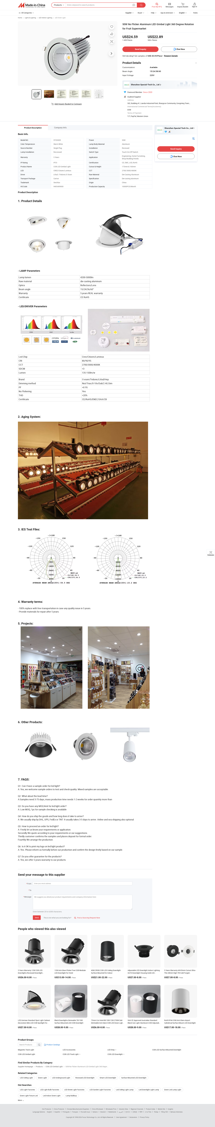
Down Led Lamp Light (172, 1089)
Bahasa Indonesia (176, 1112)
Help (152, 13)
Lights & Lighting (30, 18)
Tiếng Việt (164, 1112)
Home (20, 18)
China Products (59, 1109)
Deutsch (103, 1112)
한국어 (127, 1112)
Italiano (95, 1112)
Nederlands (112, 1112)
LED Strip (111, 1050)
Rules (195, 13)
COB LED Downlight (115, 1054)
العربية (121, 1112)
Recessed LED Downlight (84, 1078)
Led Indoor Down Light (51, 1095)
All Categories (26, 13)
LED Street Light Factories (74, 1089)
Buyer (140, 13)
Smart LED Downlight (108, 1078)
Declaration (133, 1117)
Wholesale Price (111, 1109)
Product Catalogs (53, 1044)
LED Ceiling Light (26, 1078)
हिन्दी (141, 1112)
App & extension (167, 13)
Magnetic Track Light (26, 1050)
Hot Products (46, 1109)
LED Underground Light (61, 1078)
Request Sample (171, 56)
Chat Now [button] (180, 49)
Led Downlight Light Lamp (149, 1089)
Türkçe (156, 1112)
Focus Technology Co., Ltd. (91, 1117)
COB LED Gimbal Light (26, 1054)
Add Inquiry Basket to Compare (68, 104)
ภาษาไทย (148, 1112)
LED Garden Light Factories (100, 1089)
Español (57, 1112)
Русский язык (85, 1112)
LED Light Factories (27, 1089)
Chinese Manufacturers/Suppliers (78, 1109)
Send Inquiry (140, 49)
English (49, 1112)
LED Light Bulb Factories (49, 1089)
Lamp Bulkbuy (71, 1095)
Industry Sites (123, 1109)
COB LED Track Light (71, 1054)
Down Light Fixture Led (29, 1095)
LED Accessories (69, 1050)
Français (75, 1112)
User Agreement (121, 1117)
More (20, 1100)
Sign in (194, 6)
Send (37, 917)
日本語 (135, 1112)
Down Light (42, 1078)
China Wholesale (97, 1109)
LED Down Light (60, 18)
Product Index (150, 1109)
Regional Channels (137, 1109)
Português (66, 1112)
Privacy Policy (144, 1117)
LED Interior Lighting (45, 18)
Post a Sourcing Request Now (87, 917)
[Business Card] (193, 138)
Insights (170, 1109)
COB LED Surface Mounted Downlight (166, 1050)
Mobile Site (161, 1109)
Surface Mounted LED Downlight (133, 1078)
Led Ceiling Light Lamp (125, 1089)
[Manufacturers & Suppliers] (31, 5)
